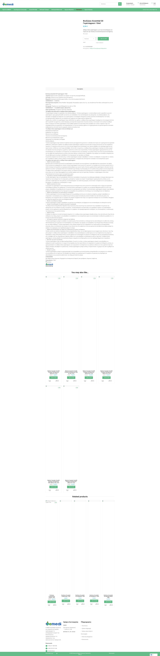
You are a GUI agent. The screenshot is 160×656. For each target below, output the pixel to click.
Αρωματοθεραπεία (101, 48)
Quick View (50, 381)
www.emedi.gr (49, 266)
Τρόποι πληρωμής (86, 628)
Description (80, 89)
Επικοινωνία (85, 639)
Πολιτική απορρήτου (87, 636)
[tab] (80, 89)
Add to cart (104, 38)
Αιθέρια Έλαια (93, 48)
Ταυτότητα (84, 625)
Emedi (74, 653)
